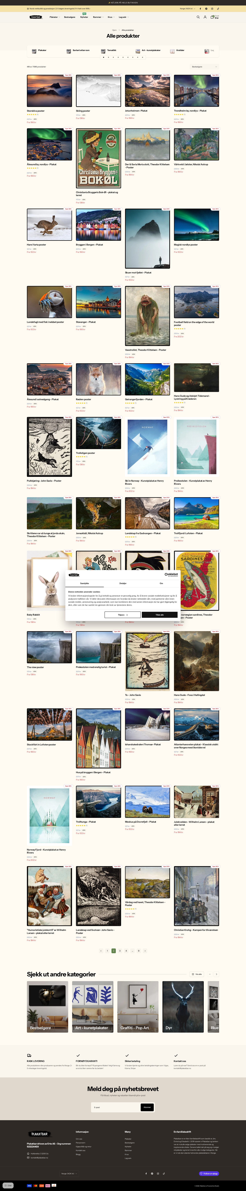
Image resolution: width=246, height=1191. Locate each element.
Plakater (42, 50)
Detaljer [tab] (123, 583)
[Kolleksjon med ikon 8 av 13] (138, 57)
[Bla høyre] (212, 51)
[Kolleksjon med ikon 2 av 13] (108, 57)
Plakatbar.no (203, 1186)
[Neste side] (145, 950)
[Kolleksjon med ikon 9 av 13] (142, 57)
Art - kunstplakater (151, 50)
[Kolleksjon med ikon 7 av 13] (133, 57)
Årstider (180, 50)
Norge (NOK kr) (186, 8)
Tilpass (121, 615)
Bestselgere (197, 67)
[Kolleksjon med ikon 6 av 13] (128, 57)
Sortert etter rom (81, 50)
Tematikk (111, 50)
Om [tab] (161, 583)
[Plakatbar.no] (40, 1137)
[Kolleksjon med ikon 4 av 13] (118, 57)
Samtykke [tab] (84, 583)
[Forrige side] (101, 950)
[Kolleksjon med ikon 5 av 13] (123, 57)
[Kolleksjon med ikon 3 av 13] (113, 57)
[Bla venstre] (209, 974)
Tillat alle (160, 615)
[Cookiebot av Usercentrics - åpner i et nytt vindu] (166, 575)
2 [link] (113, 950)
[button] (54, 17)
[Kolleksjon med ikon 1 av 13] (103, 57)
